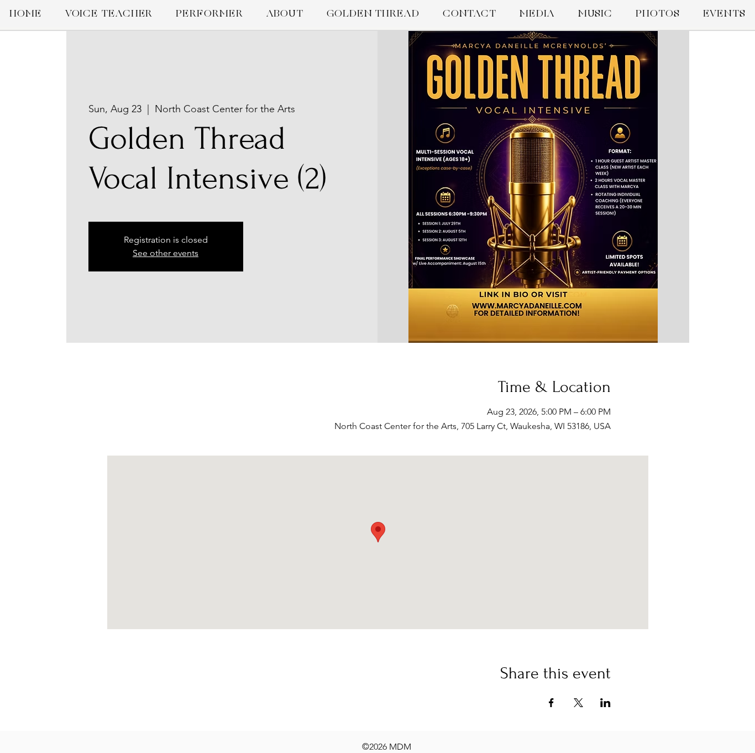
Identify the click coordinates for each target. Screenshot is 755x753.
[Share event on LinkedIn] (605, 702)
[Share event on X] (578, 702)
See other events (165, 253)
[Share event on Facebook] (551, 702)
